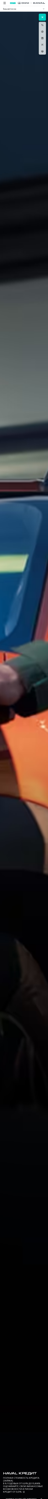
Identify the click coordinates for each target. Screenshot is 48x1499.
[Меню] (4, 3)
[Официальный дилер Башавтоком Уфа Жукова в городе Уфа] (31, 3)
